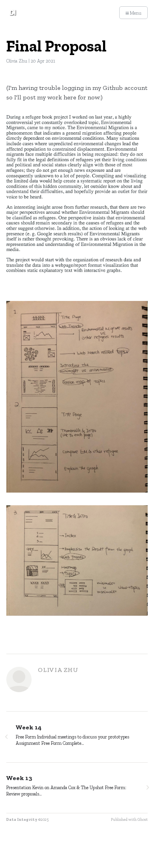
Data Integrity (22, 819)
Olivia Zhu (16, 61)
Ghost (142, 819)
